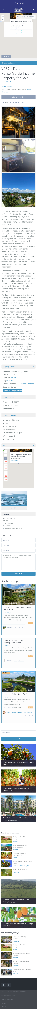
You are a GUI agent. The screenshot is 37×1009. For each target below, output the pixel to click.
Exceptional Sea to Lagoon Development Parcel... (15, 641)
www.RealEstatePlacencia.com (14, 528)
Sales (10, 86)
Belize (29, 89)
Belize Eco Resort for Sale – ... (21, 870)
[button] (22, 469)
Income (4, 86)
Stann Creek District (25, 384)
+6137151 (8, 526)
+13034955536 (9, 523)
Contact (3, 1003)
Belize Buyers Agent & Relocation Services (19, 712)
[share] (13, 102)
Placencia (4, 92)
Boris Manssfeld (14, 499)
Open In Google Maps (12, 391)
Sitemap (3, 1006)
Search (18, 739)
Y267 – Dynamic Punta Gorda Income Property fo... (21, 456)
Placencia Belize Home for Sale (17, 694)
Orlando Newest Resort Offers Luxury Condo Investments (16, 819)
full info (31, 623)
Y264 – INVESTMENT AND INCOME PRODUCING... (18, 608)
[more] (19, 620)
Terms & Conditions (7, 999)
